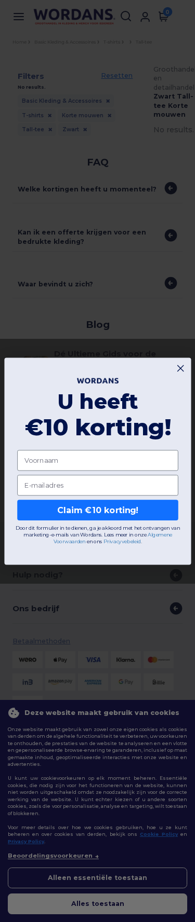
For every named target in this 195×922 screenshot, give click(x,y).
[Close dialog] (180, 368)
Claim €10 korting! (97, 510)
